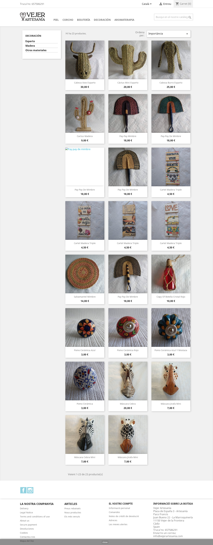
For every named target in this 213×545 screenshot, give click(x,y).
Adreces (113, 520)
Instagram (30, 490)
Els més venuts (72, 516)
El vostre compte (121, 503)
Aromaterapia (124, 20)
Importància (168, 34)
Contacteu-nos (27, 536)
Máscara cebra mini (84, 457)
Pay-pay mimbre (127, 136)
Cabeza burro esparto (171, 82)
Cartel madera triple (171, 189)
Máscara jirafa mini (171, 403)
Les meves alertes (118, 524)
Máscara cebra (128, 403)
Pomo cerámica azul (84, 350)
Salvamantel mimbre (85, 296)
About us (24, 520)
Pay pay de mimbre (85, 189)
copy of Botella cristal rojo (171, 296)
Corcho (68, 20)
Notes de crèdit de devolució (124, 516)
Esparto (30, 41)
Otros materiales (35, 50)
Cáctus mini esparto (127, 82)
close (105, 542)
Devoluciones (27, 528)
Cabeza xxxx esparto (84, 82)
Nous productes (72, 512)
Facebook (23, 490)
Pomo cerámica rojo (127, 350)
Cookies (24, 532)
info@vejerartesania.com (168, 536)
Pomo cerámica (85, 403)
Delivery (24, 508)
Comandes (114, 512)
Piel (56, 20)
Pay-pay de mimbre (171, 136)
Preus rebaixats (72, 508)
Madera (30, 45)
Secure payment (28, 524)
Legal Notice (26, 512)
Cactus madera (85, 136)
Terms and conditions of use (35, 516)
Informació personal (119, 508)
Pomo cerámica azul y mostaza (171, 350)
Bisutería (83, 20)
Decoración (102, 20)
